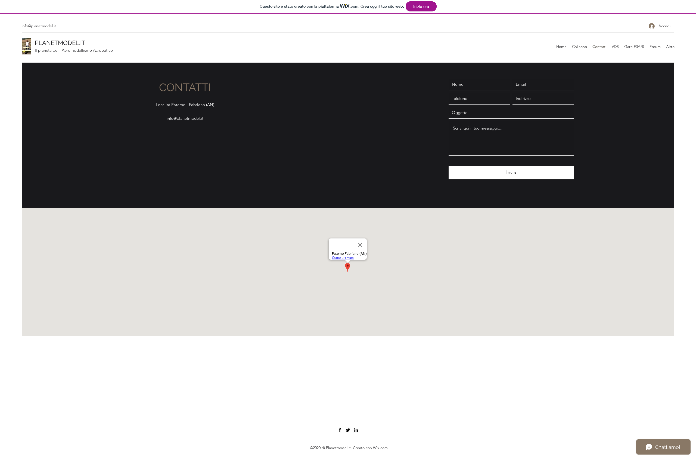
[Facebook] (340, 430)
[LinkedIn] (356, 430)
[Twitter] (348, 430)
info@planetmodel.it (39, 25)
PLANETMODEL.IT (60, 42)
